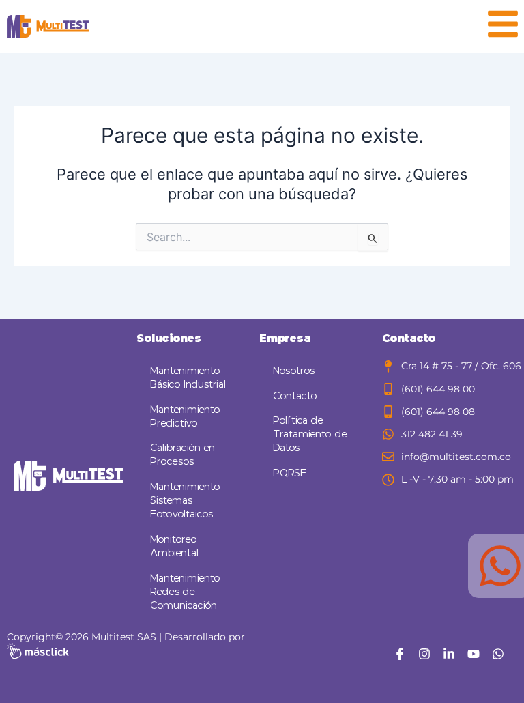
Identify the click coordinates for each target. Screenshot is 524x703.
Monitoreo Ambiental (174, 546)
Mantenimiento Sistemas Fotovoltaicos (185, 500)
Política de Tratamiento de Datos (310, 434)
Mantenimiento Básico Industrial (188, 377)
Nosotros (294, 371)
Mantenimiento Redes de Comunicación (185, 592)
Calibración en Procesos (182, 455)
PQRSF (290, 473)
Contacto (295, 396)
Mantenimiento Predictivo (185, 416)
